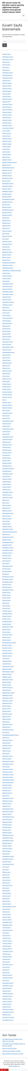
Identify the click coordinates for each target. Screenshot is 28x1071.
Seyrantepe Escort (8, 864)
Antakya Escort (7, 120)
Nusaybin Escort (7, 756)
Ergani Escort (6, 386)
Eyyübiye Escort (7, 413)
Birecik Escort (6, 225)
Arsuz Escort (6, 130)
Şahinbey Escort (7, 801)
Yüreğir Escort (6, 1014)
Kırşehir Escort (6, 616)
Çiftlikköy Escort (7, 305)
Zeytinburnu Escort (8, 1017)
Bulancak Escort (7, 252)
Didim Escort (6, 339)
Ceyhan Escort (6, 299)
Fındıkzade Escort (8, 429)
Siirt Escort (5, 867)
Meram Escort (6, 706)
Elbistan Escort (7, 371)
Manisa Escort (6, 682)
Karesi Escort (6, 561)
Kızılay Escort (6, 619)
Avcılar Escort (6, 146)
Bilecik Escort (6, 220)
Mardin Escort (6, 685)
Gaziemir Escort (7, 439)
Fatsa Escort (6, 418)
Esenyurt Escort (7, 405)
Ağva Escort (6, 70)
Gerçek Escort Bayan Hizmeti (11, 1051)
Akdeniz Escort (7, 83)
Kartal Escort (6, 568)
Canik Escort (6, 273)
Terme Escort (6, 927)
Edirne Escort (6, 360)
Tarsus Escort (6, 914)
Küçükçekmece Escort (9, 642)
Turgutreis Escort (7, 951)
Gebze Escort (6, 442)
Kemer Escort (6, 592)
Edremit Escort (7, 363)
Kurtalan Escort (7, 648)
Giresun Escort (7, 452)
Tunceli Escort (6, 946)
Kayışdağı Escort (7, 582)
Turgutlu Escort (7, 948)
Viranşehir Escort (7, 985)
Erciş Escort (6, 376)
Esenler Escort (6, 402)
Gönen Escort (6, 460)
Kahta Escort (6, 534)
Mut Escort (5, 737)
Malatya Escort (7, 674)
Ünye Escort (6, 967)
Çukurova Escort (7, 318)
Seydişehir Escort (7, 859)
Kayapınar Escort (7, 579)
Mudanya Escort (7, 724)
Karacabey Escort (7, 547)
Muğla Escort (6, 727)
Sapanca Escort (7, 822)
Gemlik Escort (6, 447)
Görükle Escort (7, 463)
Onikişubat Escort (7, 764)
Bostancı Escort (7, 244)
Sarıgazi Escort (7, 827)
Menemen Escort (7, 700)
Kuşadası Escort (7, 653)
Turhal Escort (6, 954)
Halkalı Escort (6, 484)
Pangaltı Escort (7, 785)
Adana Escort (6, 54)
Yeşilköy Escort (7, 999)
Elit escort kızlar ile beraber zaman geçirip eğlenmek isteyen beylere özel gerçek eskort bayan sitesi (13, 7)
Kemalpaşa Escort (8, 590)
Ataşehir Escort (7, 144)
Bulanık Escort (6, 254)
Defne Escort (6, 328)
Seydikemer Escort (8, 856)
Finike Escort (6, 426)
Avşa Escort (6, 149)
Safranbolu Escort (8, 798)
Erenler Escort (6, 384)
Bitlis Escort (6, 228)
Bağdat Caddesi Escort (9, 162)
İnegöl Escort (6, 508)
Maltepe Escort (7, 677)
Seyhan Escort (6, 861)
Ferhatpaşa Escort (8, 421)
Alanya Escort (6, 96)
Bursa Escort (6, 260)
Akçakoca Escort (7, 78)
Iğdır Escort (5, 500)
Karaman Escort (7, 553)
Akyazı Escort (6, 94)
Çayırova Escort (7, 289)
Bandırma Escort (7, 178)
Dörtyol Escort (6, 344)
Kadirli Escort (6, 524)
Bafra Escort (6, 157)
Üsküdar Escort (7, 975)
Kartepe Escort (7, 571)
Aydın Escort (6, 152)
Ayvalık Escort (6, 154)
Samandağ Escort (7, 809)
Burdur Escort (6, 257)
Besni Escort (6, 204)
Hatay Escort (6, 489)
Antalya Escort (6, 123)
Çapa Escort (6, 281)
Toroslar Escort (7, 941)
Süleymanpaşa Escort (9, 906)
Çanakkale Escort (7, 268)
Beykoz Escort (6, 207)
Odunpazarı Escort (8, 761)
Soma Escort (6, 901)
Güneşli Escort (6, 471)
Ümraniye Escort (7, 964)
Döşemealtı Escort (8, 347)
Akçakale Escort (7, 75)
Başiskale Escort (7, 186)
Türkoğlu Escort (7, 956)
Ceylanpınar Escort (8, 302)
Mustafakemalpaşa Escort (10, 735)
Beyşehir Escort (7, 215)
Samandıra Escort (7, 811)
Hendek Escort (7, 495)
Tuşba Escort (6, 959)
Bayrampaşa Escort (8, 199)
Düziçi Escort (6, 357)
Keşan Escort (6, 598)
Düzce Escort (6, 355)
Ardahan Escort (7, 125)
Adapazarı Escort (7, 57)
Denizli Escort (6, 334)
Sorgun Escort (6, 904)
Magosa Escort (7, 669)
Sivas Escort (6, 890)
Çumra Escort (6, 320)
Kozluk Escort (6, 640)
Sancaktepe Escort (8, 817)
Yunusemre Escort (8, 1012)
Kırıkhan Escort (7, 611)
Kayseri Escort (6, 584)
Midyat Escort (6, 719)
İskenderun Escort (8, 513)
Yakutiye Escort (7, 988)
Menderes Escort (7, 698)
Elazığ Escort (6, 368)
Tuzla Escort (6, 962)
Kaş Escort (5, 574)
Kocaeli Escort (6, 624)
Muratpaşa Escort (7, 729)
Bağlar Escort (6, 165)
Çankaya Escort (7, 276)
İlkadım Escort (6, 505)
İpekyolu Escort (7, 510)
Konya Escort (6, 632)
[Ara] (4, 45)
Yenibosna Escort (7, 993)
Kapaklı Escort (6, 539)
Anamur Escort (7, 115)
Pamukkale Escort (8, 782)
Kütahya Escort (7, 656)
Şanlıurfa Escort (7, 819)
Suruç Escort (6, 909)
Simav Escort (6, 880)
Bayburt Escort (7, 194)
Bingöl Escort (6, 223)
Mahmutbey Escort (8, 671)
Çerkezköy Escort (7, 294)
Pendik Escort (6, 790)
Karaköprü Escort (7, 550)
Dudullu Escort (6, 349)
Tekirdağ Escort (7, 922)
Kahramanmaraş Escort (9, 532)
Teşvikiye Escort (7, 930)
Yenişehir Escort (7, 996)
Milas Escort (6, 722)
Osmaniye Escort (7, 777)
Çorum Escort (6, 315)
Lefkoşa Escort (7, 661)
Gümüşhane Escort (8, 468)
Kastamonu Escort (8, 576)
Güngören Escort (7, 473)
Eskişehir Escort (7, 408)
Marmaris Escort (7, 687)
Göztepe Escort (7, 466)
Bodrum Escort (7, 231)
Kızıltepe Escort (7, 621)
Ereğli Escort (6, 381)
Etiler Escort (6, 410)
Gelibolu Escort (7, 444)
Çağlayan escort (7, 265)
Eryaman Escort (7, 392)
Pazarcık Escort (7, 788)
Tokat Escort (6, 935)
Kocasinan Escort (7, 627)
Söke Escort (6, 898)
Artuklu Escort (6, 133)
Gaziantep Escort (7, 437)
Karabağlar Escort (8, 542)
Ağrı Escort (5, 67)
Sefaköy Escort (7, 832)
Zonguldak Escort (7, 1020)
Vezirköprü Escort (7, 983)
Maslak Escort (6, 690)
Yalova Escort (6, 991)
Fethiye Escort (6, 423)
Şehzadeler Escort (8, 840)
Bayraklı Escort (7, 196)
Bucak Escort (6, 249)
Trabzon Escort (7, 943)
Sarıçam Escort (7, 824)
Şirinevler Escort (7, 885)
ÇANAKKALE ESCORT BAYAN (11, 270)
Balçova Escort (7, 173)
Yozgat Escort (6, 1007)
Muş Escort (5, 732)
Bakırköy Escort (7, 170)
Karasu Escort (6, 555)
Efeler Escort (6, 365)
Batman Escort (7, 189)
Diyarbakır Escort (7, 342)
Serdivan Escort (7, 848)
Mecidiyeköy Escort (8, 693)
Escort (4, 400)
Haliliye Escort (6, 481)
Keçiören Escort (7, 587)
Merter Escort (6, 711)
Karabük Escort (7, 545)
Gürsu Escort (6, 476)
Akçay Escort (6, 80)
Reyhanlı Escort (7, 793)
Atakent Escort (7, 138)
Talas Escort (6, 912)
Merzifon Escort (7, 714)
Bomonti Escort (7, 236)
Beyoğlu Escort (7, 212)
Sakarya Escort (7, 803)
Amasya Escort (7, 112)
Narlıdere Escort (7, 740)
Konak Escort (6, 629)
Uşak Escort (6, 972)
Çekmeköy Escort (7, 291)
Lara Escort (5, 658)
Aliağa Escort (6, 101)
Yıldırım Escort (6, 1004)
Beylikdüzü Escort (7, 210)
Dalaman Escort (7, 323)
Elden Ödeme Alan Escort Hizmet (12, 1053)
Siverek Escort (6, 893)
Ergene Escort (6, 389)
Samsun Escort (7, 814)
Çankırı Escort (6, 278)
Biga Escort (5, 218)
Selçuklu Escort (7, 843)
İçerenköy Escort (7, 497)
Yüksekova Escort (7, 1009)
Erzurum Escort (7, 397)
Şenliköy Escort (7, 846)
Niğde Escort (6, 748)
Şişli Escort (5, 888)
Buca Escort (6, 247)
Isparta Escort (6, 516)
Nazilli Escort (6, 743)
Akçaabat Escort (7, 72)
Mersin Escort (6, 708)
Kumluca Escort (7, 645)
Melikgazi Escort (7, 695)
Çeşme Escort (6, 297)
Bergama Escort (7, 202)
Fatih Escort (6, 415)
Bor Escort (5, 239)
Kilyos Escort (6, 605)
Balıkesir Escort (7, 175)
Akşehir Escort (6, 91)
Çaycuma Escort (7, 286)
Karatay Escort (7, 558)
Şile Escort (5, 869)
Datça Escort (6, 326)
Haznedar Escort (7, 492)
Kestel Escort (6, 600)
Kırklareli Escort (7, 613)
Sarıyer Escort (6, 830)
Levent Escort (6, 663)
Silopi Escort (6, 877)
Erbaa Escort (6, 373)
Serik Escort (6, 853)
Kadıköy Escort (7, 526)
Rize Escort (5, 795)
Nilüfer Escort (6, 751)
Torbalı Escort (6, 938)
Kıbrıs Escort (6, 608)
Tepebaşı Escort (7, 925)
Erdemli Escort (6, 379)
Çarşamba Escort (7, 284)
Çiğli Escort (5, 307)
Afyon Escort (6, 65)
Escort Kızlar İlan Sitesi (9, 1048)
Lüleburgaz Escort (8, 666)
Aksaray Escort (7, 88)
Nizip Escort (6, 753)
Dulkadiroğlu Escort (8, 352)
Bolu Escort (5, 233)
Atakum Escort (6, 141)
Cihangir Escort (7, 310)
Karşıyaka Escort (7, 566)
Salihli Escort (6, 806)
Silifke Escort (6, 872)
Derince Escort (6, 336)
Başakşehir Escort (8, 183)
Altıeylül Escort (7, 107)
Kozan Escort (6, 637)
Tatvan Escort (6, 917)
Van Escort (5, 980)
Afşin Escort (6, 62)
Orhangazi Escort (7, 769)
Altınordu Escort (7, 109)
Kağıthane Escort (7, 529)
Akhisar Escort (6, 86)
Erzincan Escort (7, 394)
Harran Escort (6, 487)
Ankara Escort (6, 117)
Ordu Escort (6, 766)
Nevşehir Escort (7, 745)
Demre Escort (6, 331)
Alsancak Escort (7, 104)
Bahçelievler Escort (8, 167)
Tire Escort (5, 933)
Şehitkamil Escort (7, 838)
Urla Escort (5, 970)
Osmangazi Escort (8, 774)
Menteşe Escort (7, 703)
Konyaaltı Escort (7, 634)
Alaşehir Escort (7, 99)
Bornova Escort (7, 241)
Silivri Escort (6, 875)
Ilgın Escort (5, 503)
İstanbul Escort (7, 518)
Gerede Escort (6, 450)
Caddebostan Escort (8, 262)
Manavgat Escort (7, 679)
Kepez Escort (6, 595)
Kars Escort (5, 563)
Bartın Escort (6, 181)
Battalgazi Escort (7, 191)
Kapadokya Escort (8, 537)
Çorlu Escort (6, 313)
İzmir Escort (6, 521)
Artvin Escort (6, 136)
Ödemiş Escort (7, 758)
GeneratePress (15, 1066)
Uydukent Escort (7, 977)
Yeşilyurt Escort (7, 1001)
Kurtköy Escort (6, 650)
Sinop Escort (6, 882)
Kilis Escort (5, 603)
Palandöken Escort (8, 780)
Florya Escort (6, 431)
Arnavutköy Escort (8, 128)
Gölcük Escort (6, 458)
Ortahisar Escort (7, 772)
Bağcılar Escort (7, 159)
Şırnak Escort (6, 896)
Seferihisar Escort (7, 835)
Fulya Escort (6, 434)
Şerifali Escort (6, 851)
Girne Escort (6, 455)
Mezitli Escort (6, 716)
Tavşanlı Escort (7, 919)
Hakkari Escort (6, 479)
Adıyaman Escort (7, 59)
